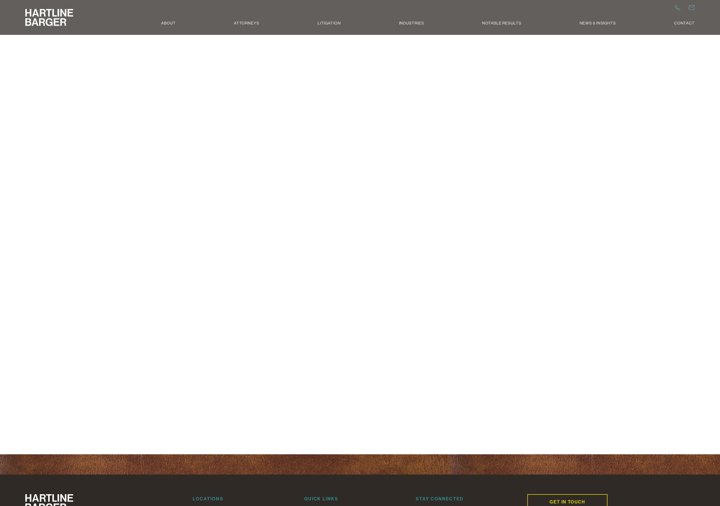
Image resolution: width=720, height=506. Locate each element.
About (168, 23)
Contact (684, 23)
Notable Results (501, 23)
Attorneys (246, 23)
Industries (411, 23)
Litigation (329, 23)
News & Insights (598, 23)
